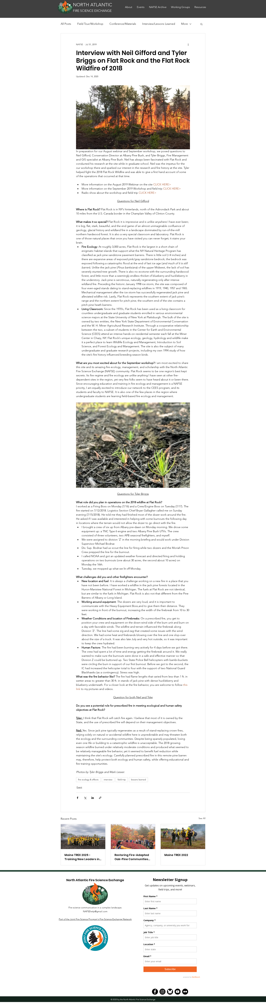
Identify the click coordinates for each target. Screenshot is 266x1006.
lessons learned (138, 779)
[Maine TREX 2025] (83, 836)
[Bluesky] (170, 992)
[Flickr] (185, 992)
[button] (200, 7)
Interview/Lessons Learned (158, 24)
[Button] (92, 7)
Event (79, 787)
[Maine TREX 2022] (183, 836)
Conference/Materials (122, 24)
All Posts (66, 24)
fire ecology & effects (88, 779)
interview (108, 779)
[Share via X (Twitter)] (85, 797)
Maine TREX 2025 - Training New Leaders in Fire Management (81, 857)
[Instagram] (162, 992)
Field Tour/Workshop (90, 24)
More (184, 24)
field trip (122, 779)
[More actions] (188, 44)
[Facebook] (155, 992)
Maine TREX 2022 (176, 855)
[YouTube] (178, 992)
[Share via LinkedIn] (92, 797)
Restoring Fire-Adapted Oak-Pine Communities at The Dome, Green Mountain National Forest (133, 857)
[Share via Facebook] (77, 797)
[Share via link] (100, 797)
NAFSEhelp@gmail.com (95, 911)
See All (202, 818)
